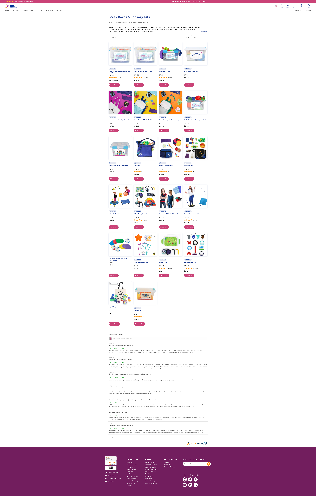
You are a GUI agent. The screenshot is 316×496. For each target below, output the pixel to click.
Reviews (129, 485)
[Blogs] (196, 485)
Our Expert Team (132, 464)
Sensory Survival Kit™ (166, 165)
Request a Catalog (151, 483)
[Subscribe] (208, 464)
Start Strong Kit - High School (119, 120)
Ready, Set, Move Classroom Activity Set (118, 259)
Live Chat (110, 481)
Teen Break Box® (164, 71)
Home (110, 22)
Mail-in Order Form (151, 469)
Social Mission (131, 471)
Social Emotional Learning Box (118, 165)
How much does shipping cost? (118, 412)
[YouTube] (185, 485)
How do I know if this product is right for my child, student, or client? (130, 374)
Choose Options (114, 84)
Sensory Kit (163, 262)
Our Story (129, 462)
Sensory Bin (138, 310)
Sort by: (187, 37)
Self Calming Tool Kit (141, 214)
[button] (7, 11)
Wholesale (167, 464)
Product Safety (131, 469)
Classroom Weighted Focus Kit (169, 214)
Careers (166, 462)
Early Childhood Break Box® (143, 71)
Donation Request (169, 467)
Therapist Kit (188, 165)
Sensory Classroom (121, 22)
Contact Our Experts (114, 475)
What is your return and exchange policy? (121, 359)
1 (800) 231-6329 (113, 472)
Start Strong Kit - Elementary (169, 120)
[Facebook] (190, 479)
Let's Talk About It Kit (141, 262)
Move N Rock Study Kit (191, 214)
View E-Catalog (150, 481)
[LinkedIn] (190, 485)
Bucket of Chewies (190, 262)
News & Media (131, 478)
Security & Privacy (132, 481)
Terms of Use (131, 483)
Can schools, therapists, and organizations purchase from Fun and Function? (132, 400)
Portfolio (129, 474)
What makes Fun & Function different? (121, 425)
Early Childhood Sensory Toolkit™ (195, 120)
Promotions (148, 478)
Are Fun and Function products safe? (120, 387)
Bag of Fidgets (113, 307)
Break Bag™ (138, 165)
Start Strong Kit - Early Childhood (145, 120)
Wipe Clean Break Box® (191, 71)
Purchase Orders (150, 467)
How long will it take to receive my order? (121, 345)
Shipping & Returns (151, 464)
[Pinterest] (196, 479)
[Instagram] (185, 479)
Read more (204, 31)
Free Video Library (132, 476)
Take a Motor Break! (115, 214)
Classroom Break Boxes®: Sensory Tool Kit (120, 72)
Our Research (131, 467)
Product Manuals (150, 471)
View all (111, 437)
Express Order (149, 462)
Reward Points (149, 476)
